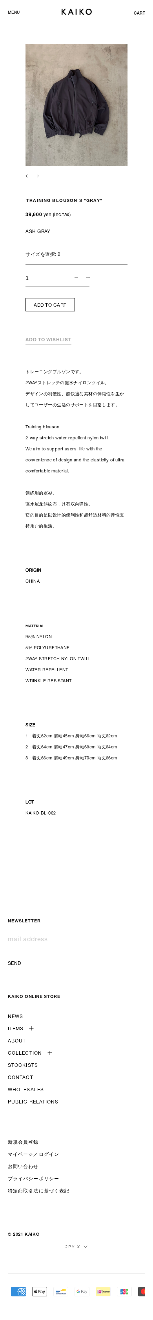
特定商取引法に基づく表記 (38, 1191)
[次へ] (38, 176)
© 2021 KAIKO (23, 1235)
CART (139, 14)
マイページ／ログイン (33, 1154)
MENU (14, 13)
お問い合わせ (23, 1166)
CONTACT (20, 1078)
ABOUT (17, 1041)
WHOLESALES (26, 1090)
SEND (14, 963)
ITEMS (16, 1029)
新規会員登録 (23, 1142)
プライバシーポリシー (33, 1179)
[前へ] (26, 176)
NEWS (15, 1017)
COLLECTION (25, 1053)
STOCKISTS (23, 1065)
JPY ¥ (73, 1246)
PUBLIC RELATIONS (33, 1102)
